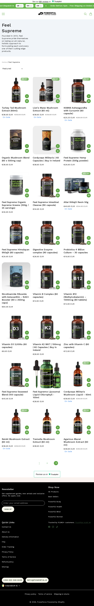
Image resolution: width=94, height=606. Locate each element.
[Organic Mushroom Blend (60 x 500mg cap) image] (16, 140)
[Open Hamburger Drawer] (3, 13)
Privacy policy (30, 594)
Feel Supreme (14, 62)
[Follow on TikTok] (57, 527)
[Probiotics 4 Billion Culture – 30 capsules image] (78, 232)
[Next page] (56, 463)
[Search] (85, 13)
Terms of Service (9, 557)
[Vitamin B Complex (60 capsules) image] (47, 276)
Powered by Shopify (55, 602)
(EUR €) (11, 586)
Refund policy (7, 562)
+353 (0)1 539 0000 (12, 580)
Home (4, 62)
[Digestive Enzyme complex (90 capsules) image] (47, 232)
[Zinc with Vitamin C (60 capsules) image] (78, 327)
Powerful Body (54, 502)
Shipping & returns (61, 594)
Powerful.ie (42, 602)
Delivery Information (10, 537)
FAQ (3, 542)
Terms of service (45, 594)
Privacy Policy (7, 552)
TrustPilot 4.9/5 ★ (83, 522)
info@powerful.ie (37, 580)
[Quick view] (27, 101)
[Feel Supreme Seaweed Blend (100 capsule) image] (16, 374)
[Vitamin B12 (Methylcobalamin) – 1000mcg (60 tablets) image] (78, 276)
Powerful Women (55, 517)
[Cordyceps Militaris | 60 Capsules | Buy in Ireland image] (47, 140)
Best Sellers (53, 497)
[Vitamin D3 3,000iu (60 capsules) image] (16, 327)
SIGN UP (8, 509)
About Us (6, 532)
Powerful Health (55, 507)
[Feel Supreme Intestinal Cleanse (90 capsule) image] (47, 184)
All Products (53, 492)
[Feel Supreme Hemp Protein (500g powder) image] (78, 140)
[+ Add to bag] (27, 96)
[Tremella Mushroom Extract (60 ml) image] (47, 421)
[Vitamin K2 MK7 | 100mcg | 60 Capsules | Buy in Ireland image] (47, 327)
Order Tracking (8, 547)
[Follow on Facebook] (49, 527)
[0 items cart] (90, 13)
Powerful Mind (54, 512)
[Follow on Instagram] (53, 527)
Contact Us (6, 527)
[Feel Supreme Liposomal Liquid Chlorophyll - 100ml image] (47, 374)
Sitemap (5, 567)
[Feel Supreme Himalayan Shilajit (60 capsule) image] (16, 232)
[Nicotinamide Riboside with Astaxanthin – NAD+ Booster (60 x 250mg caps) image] (16, 276)
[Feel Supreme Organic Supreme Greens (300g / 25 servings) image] (16, 184)
